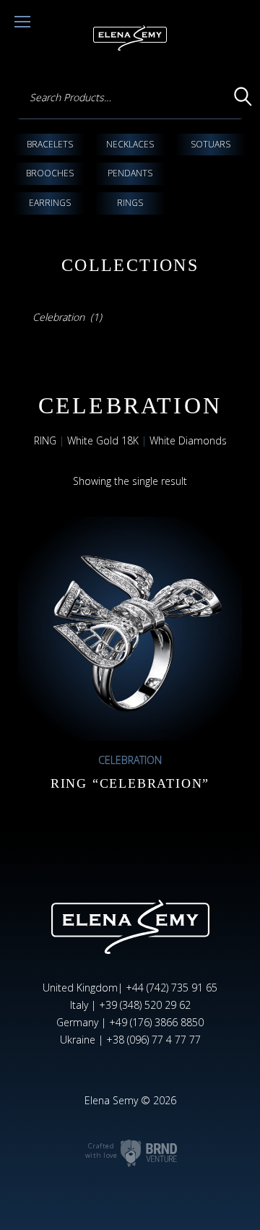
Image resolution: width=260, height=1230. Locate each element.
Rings (130, 203)
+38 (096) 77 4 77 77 (153, 1039)
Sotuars (210, 144)
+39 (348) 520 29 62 (145, 1005)
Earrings (50, 203)
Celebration (130, 760)
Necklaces (130, 144)
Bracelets (50, 144)
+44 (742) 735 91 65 (171, 987)
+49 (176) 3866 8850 (156, 1022)
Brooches (50, 173)
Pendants (130, 173)
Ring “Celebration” (130, 783)
